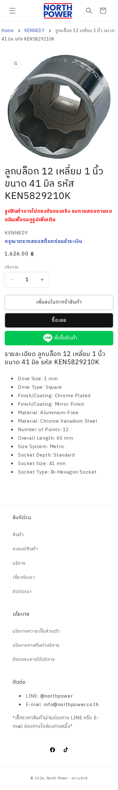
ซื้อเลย (59, 320)
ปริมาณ (11, 267)
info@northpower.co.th (71, 705)
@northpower (56, 696)
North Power (57, 778)
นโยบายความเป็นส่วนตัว (36, 631)
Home (8, 30)
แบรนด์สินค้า (25, 548)
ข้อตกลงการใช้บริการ (34, 659)
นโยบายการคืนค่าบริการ (36, 645)
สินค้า (18, 534)
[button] (13, 11)
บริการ (19, 563)
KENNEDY (35, 30)
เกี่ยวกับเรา (24, 577)
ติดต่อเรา (22, 591)
